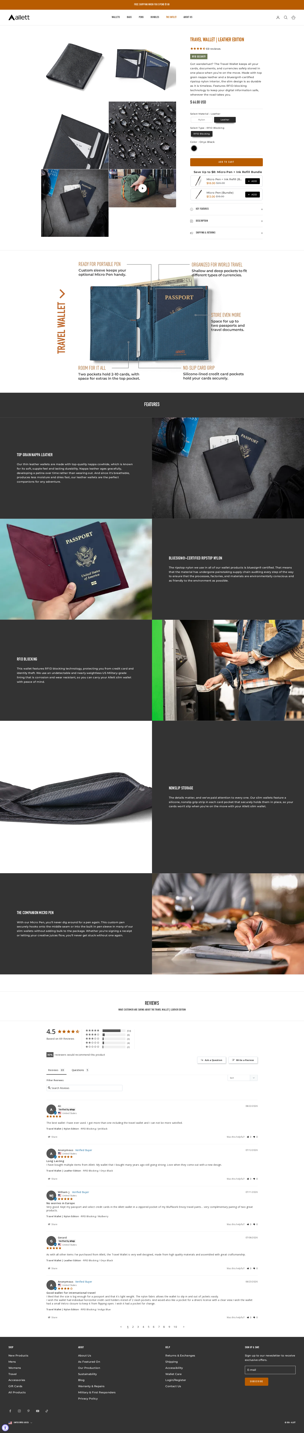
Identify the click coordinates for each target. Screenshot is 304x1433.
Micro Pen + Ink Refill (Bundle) (225, 179)
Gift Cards (15, 1386)
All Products (17, 1392)
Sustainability (87, 1374)
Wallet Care (173, 1374)
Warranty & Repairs (91, 1386)
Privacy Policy (88, 1398)
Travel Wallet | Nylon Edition (62, 1128)
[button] (249, 1136)
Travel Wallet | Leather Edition (63, 1170)
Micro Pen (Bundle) (220, 192)
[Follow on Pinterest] (28, 1411)
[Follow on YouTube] (37, 1411)
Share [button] (54, 1136)
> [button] (184, 1326)
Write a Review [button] (245, 1060)
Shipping (171, 1361)
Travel (12, 1374)
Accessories (16, 1380)
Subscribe (256, 1381)
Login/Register (175, 1380)
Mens (12, 1361)
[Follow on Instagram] (19, 1411)
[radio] (201, 120)
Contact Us (173, 1386)
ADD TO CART (226, 162)
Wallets (116, 17)
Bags (129, 17)
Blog (81, 1380)
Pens (141, 17)
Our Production (89, 1368)
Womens (14, 1368)
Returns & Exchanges (180, 1355)
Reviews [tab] (53, 1070)
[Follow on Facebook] (10, 1411)
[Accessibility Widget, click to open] (5, 1427)
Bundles (155, 17)
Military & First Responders (97, 1392)
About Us (187, 17)
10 (175, 1326)
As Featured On (89, 1361)
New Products (18, 1355)
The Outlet (171, 17)
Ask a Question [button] (213, 1060)
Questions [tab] (78, 1070)
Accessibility (174, 1368)
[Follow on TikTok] (47, 1411)
